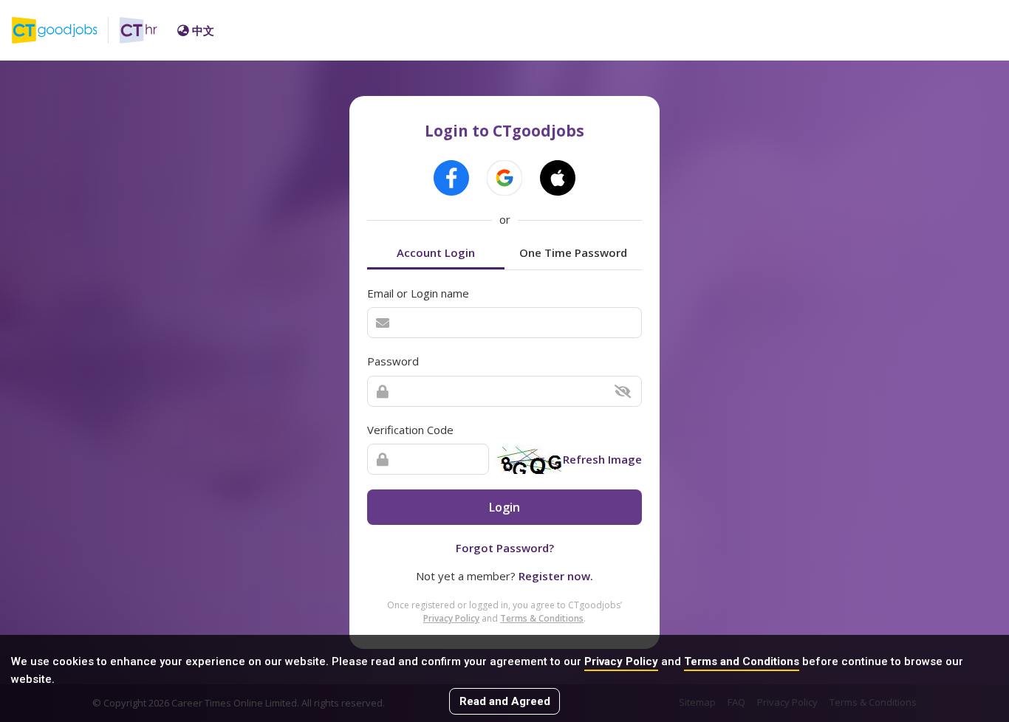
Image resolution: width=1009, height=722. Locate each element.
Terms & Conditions (542, 618)
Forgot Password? (505, 547)
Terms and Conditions (741, 661)
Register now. (556, 575)
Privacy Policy (621, 661)
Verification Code (410, 429)
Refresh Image (602, 459)
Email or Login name (418, 293)
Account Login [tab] (436, 252)
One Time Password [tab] (573, 252)
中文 (203, 30)
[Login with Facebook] (451, 178)
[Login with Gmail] (504, 178)
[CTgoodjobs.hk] (66, 30)
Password (393, 361)
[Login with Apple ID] (557, 178)
